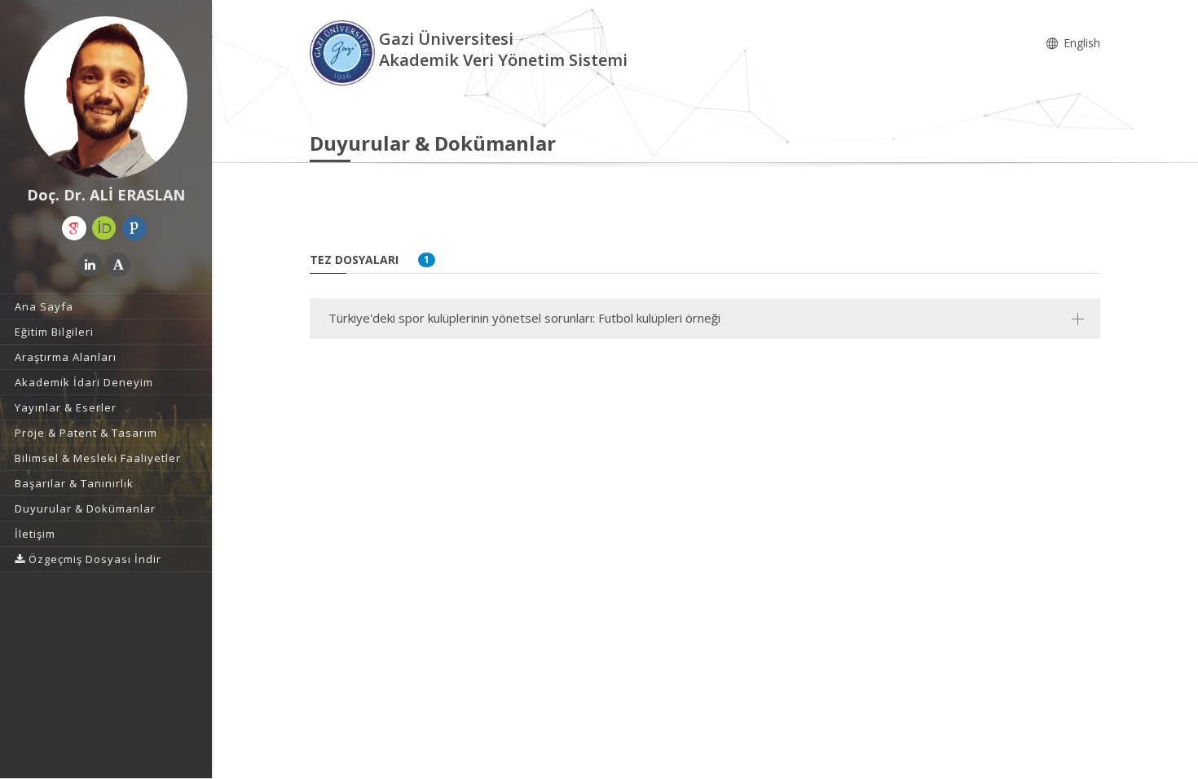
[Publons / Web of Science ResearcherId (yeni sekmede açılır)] (134, 228)
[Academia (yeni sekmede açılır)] (118, 265)
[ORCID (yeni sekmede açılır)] (104, 228)
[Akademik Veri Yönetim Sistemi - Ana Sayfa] (344, 51)
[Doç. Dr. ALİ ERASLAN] (106, 97)
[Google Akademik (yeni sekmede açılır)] (74, 228)
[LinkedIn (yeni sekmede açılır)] (89, 265)
